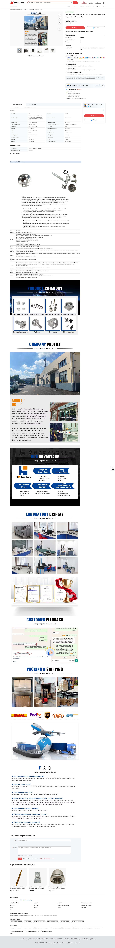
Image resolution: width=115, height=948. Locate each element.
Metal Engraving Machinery (16, 921)
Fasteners (36, 905)
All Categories (14, 6)
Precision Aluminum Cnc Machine (95, 928)
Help (82, 6)
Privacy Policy (77, 942)
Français (40, 939)
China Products (31, 938)
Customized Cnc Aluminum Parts (32, 931)
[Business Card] (103, 110)
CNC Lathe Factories (56, 928)
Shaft (59, 907)
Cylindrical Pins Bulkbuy (47, 931)
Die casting (36, 902)
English (26, 939)
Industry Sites (66, 938)
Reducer (11, 907)
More (11, 933)
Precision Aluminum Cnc (80, 928)
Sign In (67, 98)
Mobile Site (86, 938)
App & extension (89, 6)
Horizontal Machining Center (78, 921)
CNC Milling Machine (65, 921)
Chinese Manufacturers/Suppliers (42, 938)
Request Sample (89, 31)
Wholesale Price (59, 938)
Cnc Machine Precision (68, 928)
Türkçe (83, 939)
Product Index (80, 938)
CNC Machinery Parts (14, 902)
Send (20, 858)
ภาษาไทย (79, 939)
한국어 (68, 939)
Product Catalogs (28, 900)
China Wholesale (52, 938)
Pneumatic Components (86, 905)
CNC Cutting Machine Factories (42, 928)
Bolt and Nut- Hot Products (63, 905)
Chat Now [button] (96, 27)
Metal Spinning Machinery (39, 921)
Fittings (59, 902)
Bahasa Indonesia (94, 939)
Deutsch (55, 939)
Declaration (71, 942)
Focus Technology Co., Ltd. (49, 942)
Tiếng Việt (88, 939)
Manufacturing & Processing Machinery (20, 9)
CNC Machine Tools (39, 9)
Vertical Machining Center (52, 921)
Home (11, 9)
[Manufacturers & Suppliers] (17, 2)
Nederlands (60, 939)
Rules (104, 6)
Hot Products (24, 938)
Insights (91, 938)
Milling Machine (28, 921)
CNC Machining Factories (16, 928)
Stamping (36, 907)
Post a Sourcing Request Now (47, 858)
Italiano (51, 939)
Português (35, 939)
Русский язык (45, 939)
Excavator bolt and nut (86, 902)
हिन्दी (75, 939)
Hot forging (83, 907)
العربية (64, 939)
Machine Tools (31, 9)
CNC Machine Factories (29, 928)
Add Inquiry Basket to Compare (36, 55)
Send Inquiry (75, 27)
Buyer (75, 6)
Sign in (104, 3)
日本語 (72, 939)
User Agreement (65, 942)
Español (30, 939)
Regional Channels (73, 938)
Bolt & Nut (12, 905)
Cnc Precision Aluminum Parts (17, 931)
